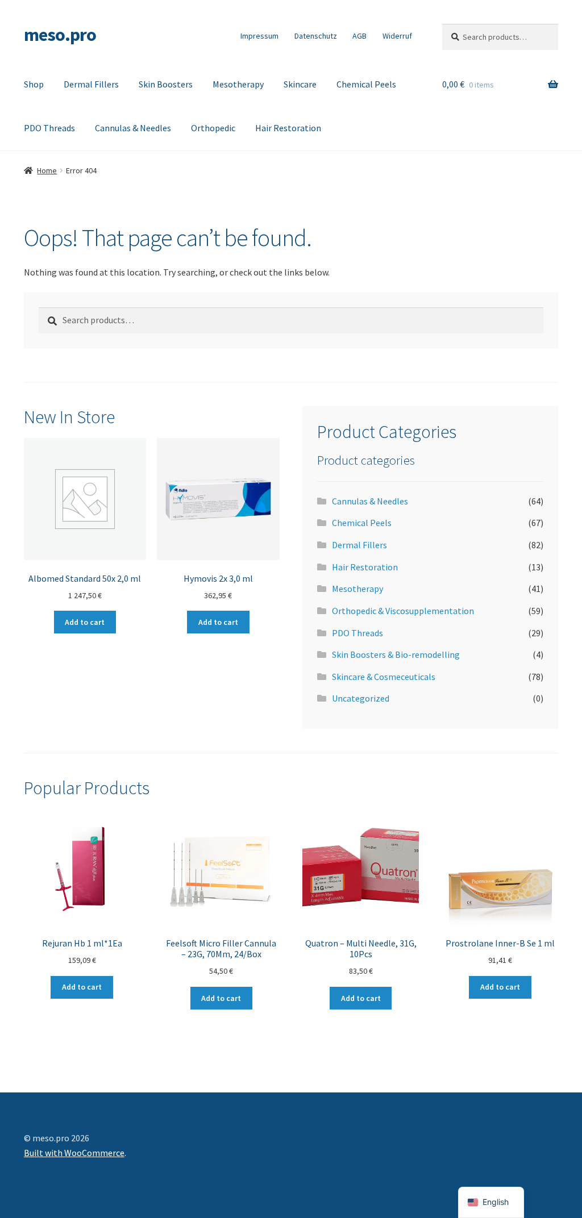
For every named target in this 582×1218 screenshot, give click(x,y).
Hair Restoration (288, 128)
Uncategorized (360, 698)
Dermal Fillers (91, 84)
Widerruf (397, 36)
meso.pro (60, 34)
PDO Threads (49, 128)
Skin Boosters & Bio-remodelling (396, 654)
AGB (359, 36)
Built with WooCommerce (74, 1152)
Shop (34, 84)
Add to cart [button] (85, 622)
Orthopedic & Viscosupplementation (403, 610)
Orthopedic (213, 128)
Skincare (300, 84)
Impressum (259, 36)
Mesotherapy (238, 84)
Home (47, 170)
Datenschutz (315, 36)
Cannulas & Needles (133, 128)
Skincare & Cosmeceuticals (383, 676)
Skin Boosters (166, 84)
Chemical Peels (366, 84)
